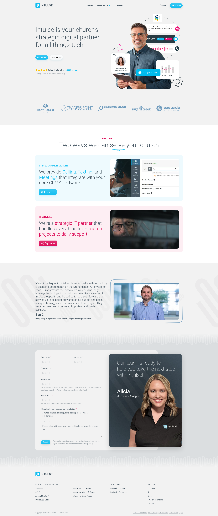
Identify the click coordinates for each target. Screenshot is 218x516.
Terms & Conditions (140, 513)
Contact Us (152, 488)
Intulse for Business (118, 492)
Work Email (46, 379)
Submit (45, 442)
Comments (45, 422)
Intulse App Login (42, 500)
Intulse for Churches (118, 488)
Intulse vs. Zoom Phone (82, 496)
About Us (151, 492)
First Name (46, 357)
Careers (151, 504)
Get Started (176, 5)
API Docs (39, 492)
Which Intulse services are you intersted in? (59, 409)
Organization (46, 368)
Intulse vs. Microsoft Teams (84, 492)
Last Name (78, 357)
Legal (181, 513)
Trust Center (173, 513)
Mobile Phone (47, 395)
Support (163, 5)
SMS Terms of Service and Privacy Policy (77, 444)
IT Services (118, 5)
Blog (149, 496)
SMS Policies (163, 513)
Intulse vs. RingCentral (82, 488)
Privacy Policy (152, 513)
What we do (56, 57)
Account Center (41, 496)
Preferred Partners (155, 500)
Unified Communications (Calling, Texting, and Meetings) (66, 413)
